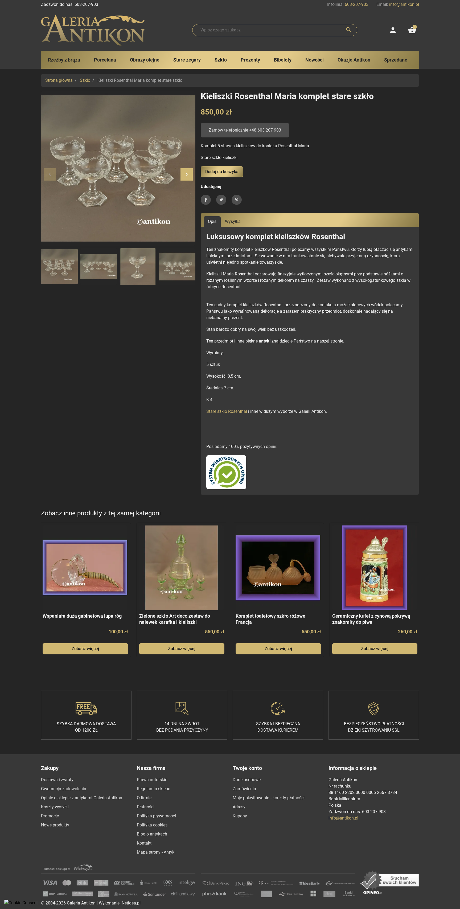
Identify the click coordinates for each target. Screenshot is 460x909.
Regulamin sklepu (153, 788)
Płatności (145, 806)
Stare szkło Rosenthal (226, 411)
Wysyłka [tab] (233, 221)
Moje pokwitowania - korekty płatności (269, 797)
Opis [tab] (212, 221)
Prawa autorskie (152, 779)
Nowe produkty (55, 825)
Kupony (240, 815)
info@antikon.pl (404, 4)
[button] (412, 30)
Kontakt (144, 843)
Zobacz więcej (85, 648)
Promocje (50, 815)
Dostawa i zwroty (57, 779)
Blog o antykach (152, 834)
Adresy (239, 806)
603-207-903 (356, 4)
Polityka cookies (152, 825)
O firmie (144, 797)
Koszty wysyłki (55, 806)
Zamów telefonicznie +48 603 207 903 (245, 130)
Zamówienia (244, 788)
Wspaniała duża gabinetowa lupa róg (82, 616)
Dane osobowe (247, 779)
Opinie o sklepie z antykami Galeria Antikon (81, 797)
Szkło (85, 80)
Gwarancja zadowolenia (63, 788)
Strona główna (59, 80)
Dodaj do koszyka (222, 171)
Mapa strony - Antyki (156, 852)
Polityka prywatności (156, 815)
